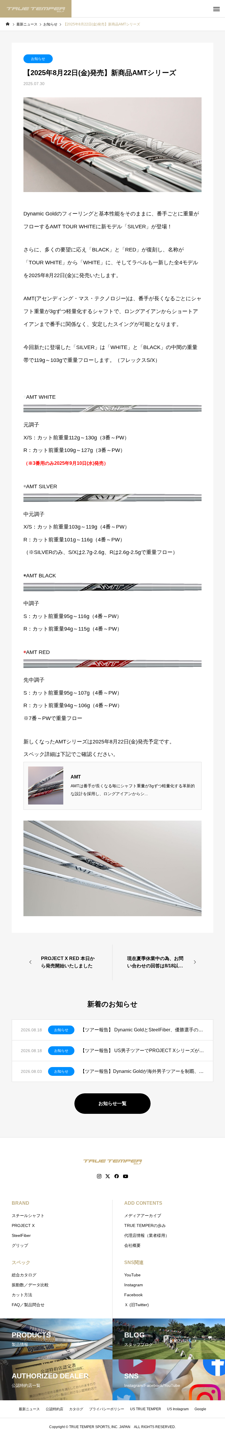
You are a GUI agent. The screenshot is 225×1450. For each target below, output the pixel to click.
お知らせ (38, 59)
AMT (76, 776)
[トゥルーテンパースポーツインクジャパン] (35, 9)
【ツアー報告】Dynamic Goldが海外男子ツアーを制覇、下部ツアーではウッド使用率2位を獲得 (142, 1071)
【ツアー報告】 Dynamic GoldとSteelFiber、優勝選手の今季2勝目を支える (142, 1029)
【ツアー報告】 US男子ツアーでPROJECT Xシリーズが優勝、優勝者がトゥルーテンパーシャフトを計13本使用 (142, 1050)
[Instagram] (99, 1176)
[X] (107, 1176)
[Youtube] (125, 1176)
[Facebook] (116, 1176)
